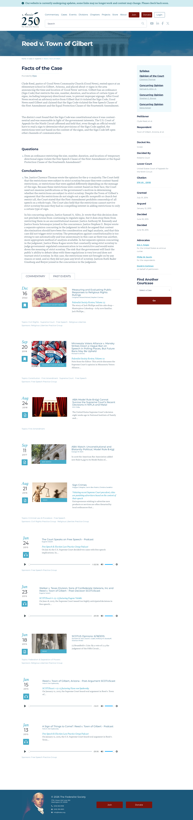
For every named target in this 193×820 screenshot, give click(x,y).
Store (115, 14)
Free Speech (62, 322)
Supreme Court (47, 322)
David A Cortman (145, 266)
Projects (106, 14)
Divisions (83, 14)
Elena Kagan (145, 108)
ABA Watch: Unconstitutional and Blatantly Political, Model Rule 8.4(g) (93, 448)
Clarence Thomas (147, 79)
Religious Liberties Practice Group (46, 325)
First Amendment (49, 378)
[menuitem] (52, 14)
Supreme (38, 59)
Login (159, 15)
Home (24, 59)
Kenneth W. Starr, (78, 638)
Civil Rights (33, 322)
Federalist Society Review (53, 305)
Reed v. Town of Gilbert (52, 59)
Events (73, 14)
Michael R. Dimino (78, 353)
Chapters (95, 14)
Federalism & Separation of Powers (44, 659)
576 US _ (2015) (144, 182)
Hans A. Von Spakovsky (50, 683)
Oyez (34, 76)
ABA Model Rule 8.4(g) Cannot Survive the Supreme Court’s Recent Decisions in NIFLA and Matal (93, 402)
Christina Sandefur (106, 487)
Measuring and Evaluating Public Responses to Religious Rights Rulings (91, 292)
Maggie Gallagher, (79, 487)
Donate (147, 15)
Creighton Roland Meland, (81, 297)
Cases (64, 14)
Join (134, 15)
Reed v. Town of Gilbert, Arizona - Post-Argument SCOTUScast (78, 681)
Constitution (34, 378)
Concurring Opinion (151, 85)
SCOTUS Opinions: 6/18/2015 (88, 636)
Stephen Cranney (97, 297)
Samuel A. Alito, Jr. (148, 89)
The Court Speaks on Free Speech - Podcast (67, 539)
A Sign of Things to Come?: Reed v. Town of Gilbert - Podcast (77, 726)
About (123, 14)
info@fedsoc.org (59, 812)
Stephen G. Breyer (148, 98)
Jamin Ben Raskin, (93, 487)
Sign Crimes (79, 485)
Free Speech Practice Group (44, 381)
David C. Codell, (90, 638)
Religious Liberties (77, 322)
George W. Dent (77, 452)
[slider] (59, 564)
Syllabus (145, 71)
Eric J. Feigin (143, 245)
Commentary (52, 14)
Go (154, 300)
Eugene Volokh (47, 542)
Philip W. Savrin (144, 257)
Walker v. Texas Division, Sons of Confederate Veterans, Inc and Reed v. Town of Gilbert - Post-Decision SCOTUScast (76, 589)
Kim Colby (76, 407)
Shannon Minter (77, 640)
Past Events (62, 276)
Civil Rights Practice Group (43, 521)
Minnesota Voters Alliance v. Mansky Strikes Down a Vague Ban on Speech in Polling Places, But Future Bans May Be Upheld (93, 347)
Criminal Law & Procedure (40, 518)
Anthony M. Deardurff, (104, 638)
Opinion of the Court (152, 76)
